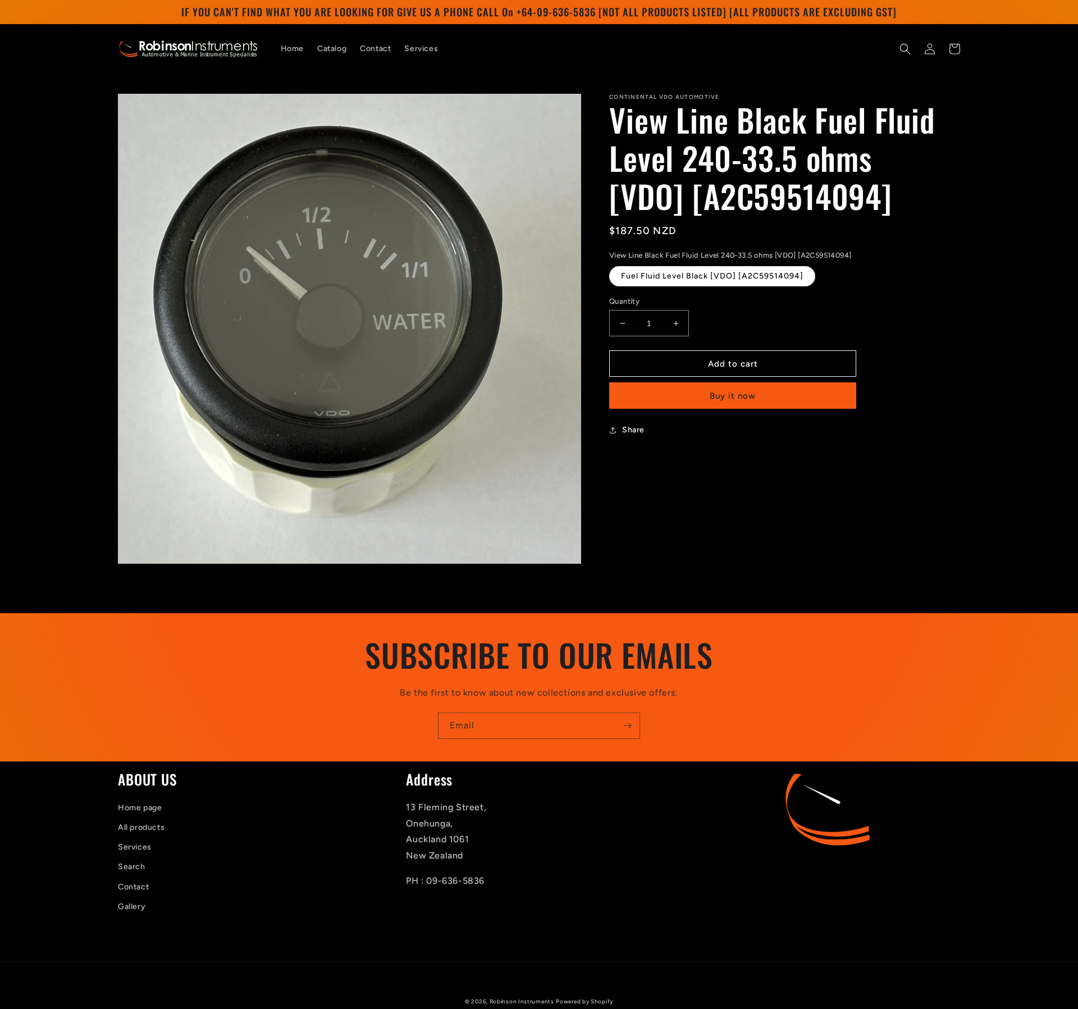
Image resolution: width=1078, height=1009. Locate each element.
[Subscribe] (627, 726)
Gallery (131, 906)
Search (131, 866)
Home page (140, 807)
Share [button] (633, 430)
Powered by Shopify (584, 1001)
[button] (905, 48)
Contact (133, 887)
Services (135, 847)
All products (141, 827)
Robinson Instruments (522, 1001)
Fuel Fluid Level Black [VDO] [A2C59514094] (712, 276)
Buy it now (733, 396)
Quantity (624, 301)
